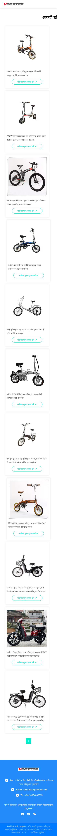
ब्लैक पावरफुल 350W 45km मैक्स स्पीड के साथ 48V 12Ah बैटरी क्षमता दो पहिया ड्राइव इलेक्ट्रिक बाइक (26, 720)
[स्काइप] (29, 814)
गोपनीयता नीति (12, 826)
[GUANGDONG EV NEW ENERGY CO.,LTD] (13, 4)
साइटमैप (23, 826)
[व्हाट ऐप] (22, 814)
